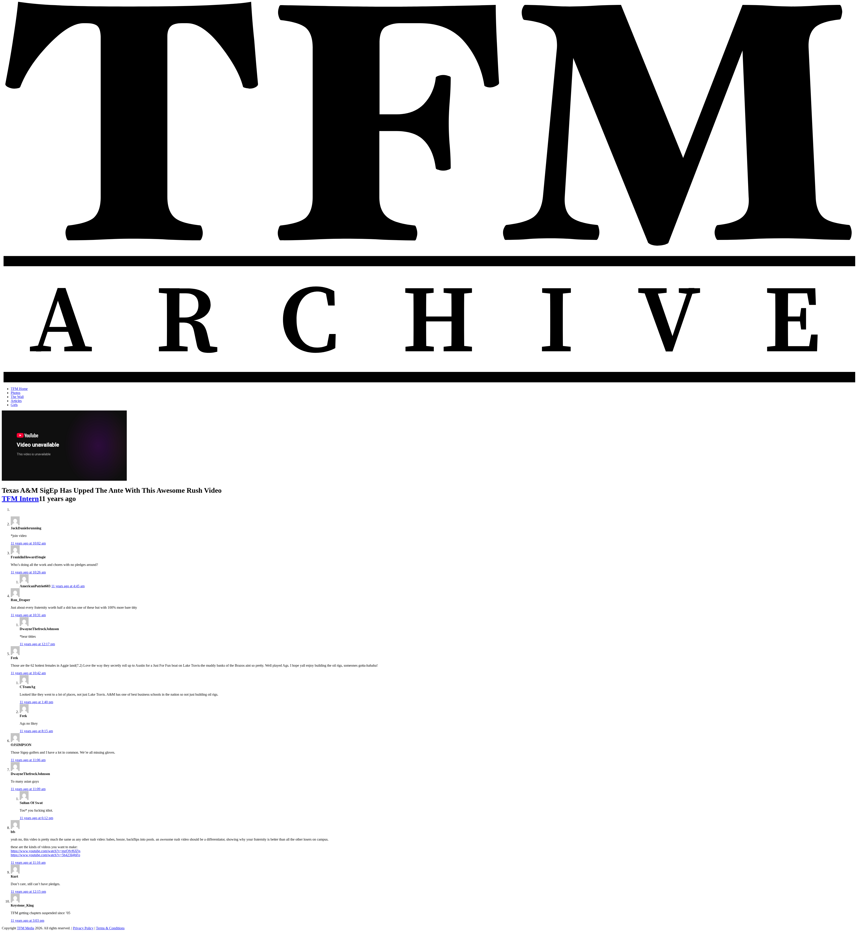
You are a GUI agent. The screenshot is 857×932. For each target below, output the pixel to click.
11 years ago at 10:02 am (28, 543)
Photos (15, 393)
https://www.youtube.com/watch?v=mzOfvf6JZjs (45, 851)
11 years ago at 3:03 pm (27, 920)
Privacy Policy (83, 928)
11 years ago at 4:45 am (68, 586)
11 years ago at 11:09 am (28, 789)
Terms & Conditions (110, 928)
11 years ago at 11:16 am (28, 862)
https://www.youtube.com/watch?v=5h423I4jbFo (45, 855)
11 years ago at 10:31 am (28, 615)
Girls (14, 405)
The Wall (17, 397)
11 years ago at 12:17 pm (37, 644)
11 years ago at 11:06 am (28, 760)
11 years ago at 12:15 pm (28, 891)
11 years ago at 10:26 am (28, 572)
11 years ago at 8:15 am (36, 731)
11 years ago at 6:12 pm (36, 818)
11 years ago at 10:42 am (28, 673)
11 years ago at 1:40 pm (36, 702)
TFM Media (25, 928)
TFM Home (19, 389)
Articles (16, 401)
